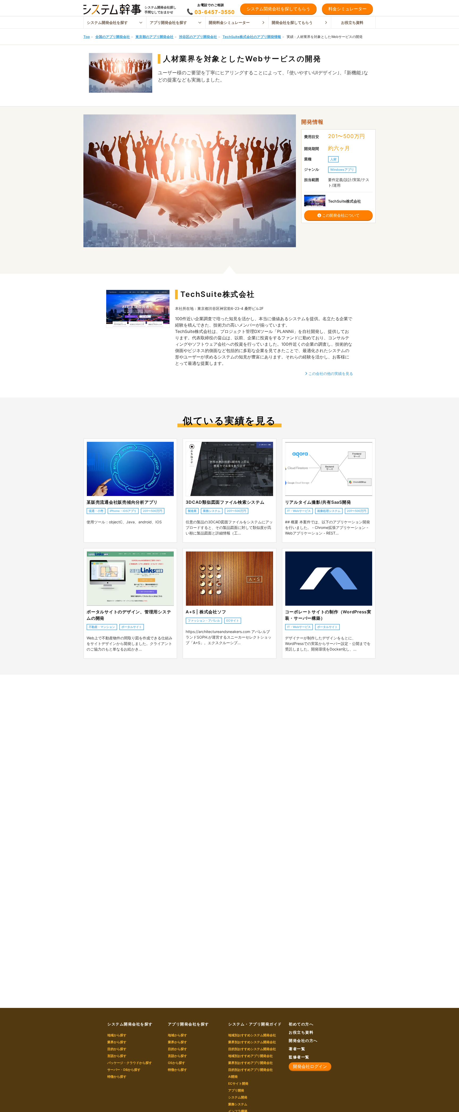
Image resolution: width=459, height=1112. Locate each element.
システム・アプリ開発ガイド (255, 1024)
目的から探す (116, 1049)
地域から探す (116, 1035)
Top (86, 37)
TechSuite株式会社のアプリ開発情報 (252, 37)
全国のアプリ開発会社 (112, 37)
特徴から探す (116, 1077)
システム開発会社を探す (107, 22)
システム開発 (237, 1097)
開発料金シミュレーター (229, 22)
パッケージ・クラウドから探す (129, 1063)
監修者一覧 (299, 1057)
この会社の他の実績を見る (330, 373)
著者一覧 (297, 1048)
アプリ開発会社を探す (168, 22)
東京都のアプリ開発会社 (154, 37)
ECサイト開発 (238, 1083)
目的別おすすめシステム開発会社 (252, 1049)
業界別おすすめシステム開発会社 (252, 1042)
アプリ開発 (236, 1090)
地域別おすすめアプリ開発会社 (250, 1056)
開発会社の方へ (303, 1040)
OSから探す (176, 1063)
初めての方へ (301, 1024)
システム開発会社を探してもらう (278, 8)
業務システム (237, 1104)
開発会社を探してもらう (292, 22)
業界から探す (116, 1042)
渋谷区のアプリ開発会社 (198, 37)
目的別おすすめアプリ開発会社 (250, 1070)
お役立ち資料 (352, 22)
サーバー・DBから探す (124, 1070)
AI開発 (233, 1077)
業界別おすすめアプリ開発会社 (250, 1063)
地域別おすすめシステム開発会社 (252, 1035)
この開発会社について (340, 215)
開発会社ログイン (310, 1066)
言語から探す (116, 1056)
